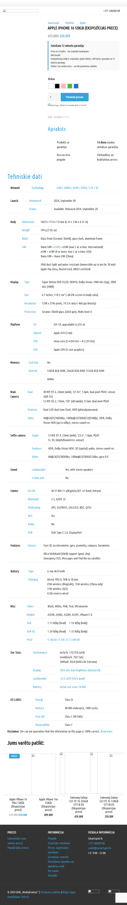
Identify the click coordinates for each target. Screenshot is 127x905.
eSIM (57, 247)
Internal (32, 370)
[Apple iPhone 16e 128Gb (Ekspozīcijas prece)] (48, 756)
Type (27, 282)
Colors (30, 606)
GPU (35, 349)
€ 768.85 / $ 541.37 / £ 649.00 (64, 639)
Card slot (33, 362)
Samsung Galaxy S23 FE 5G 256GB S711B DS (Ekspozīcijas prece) (78, 804)
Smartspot (53, 22)
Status (32, 209)
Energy (39, 699)
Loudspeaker (39, 469)
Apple (83, 22)
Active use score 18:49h (73, 687)
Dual (30, 391)
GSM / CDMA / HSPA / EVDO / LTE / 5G (77, 187)
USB (30, 532)
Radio (31, 524)
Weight (26, 230)
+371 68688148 (96, 843)
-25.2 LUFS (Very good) (72, 678)
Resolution (30, 303)
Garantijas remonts (58, 857)
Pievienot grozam (74, 97)
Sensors (32, 545)
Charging (33, 579)
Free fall (39, 716)
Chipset (37, 332)
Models (31, 614)
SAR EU (31, 631)
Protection (30, 311)
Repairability (42, 724)
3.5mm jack (38, 477)
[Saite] (21, 10)
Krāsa (51, 78)
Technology (37, 187)
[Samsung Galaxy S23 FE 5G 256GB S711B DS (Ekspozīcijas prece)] (78, 754)
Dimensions (28, 221)
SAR (29, 623)
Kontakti (52, 875)
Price (29, 639)
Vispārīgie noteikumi (59, 843)
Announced (35, 200)
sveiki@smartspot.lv (99, 848)
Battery (37, 687)
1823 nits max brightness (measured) (80, 670)
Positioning (34, 507)
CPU (35, 341)
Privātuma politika (51, 892)
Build (25, 238)
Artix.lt (25, 896)
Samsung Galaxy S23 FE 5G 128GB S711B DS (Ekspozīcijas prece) (109, 804)
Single (35, 435)
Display (37, 670)
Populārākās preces (18, 847)
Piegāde (52, 838)
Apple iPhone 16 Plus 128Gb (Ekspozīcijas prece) (18, 805)
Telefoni (69, 22)
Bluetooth (33, 499)
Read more (106, 731)
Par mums (53, 870)
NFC (30, 515)
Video (31, 418)
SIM (24, 247)
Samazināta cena (16, 838)
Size (26, 294)
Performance (40, 652)
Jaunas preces (15, 843)
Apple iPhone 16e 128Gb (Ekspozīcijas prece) (48, 805)
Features (32, 409)
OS (34, 324)
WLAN (31, 490)
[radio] (50, 86)
